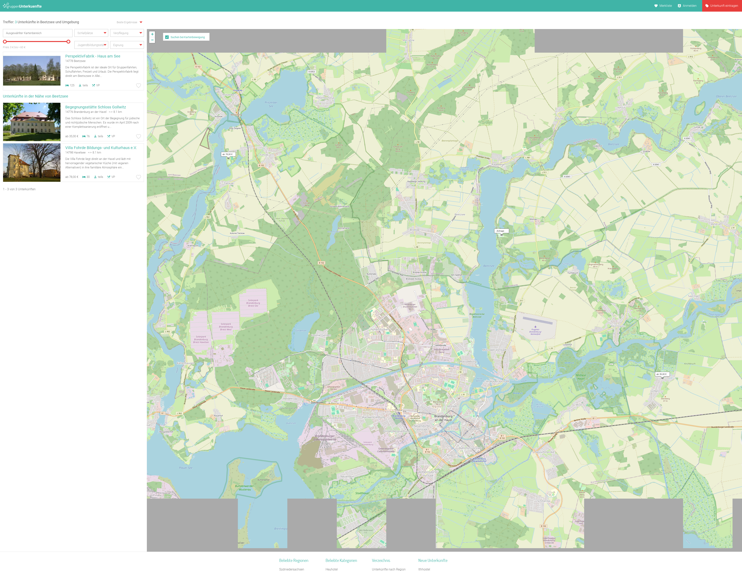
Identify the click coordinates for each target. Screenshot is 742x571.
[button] (500, 230)
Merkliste (665, 6)
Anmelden (690, 6)
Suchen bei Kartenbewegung (188, 37)
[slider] (5, 42)
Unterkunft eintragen (724, 6)
